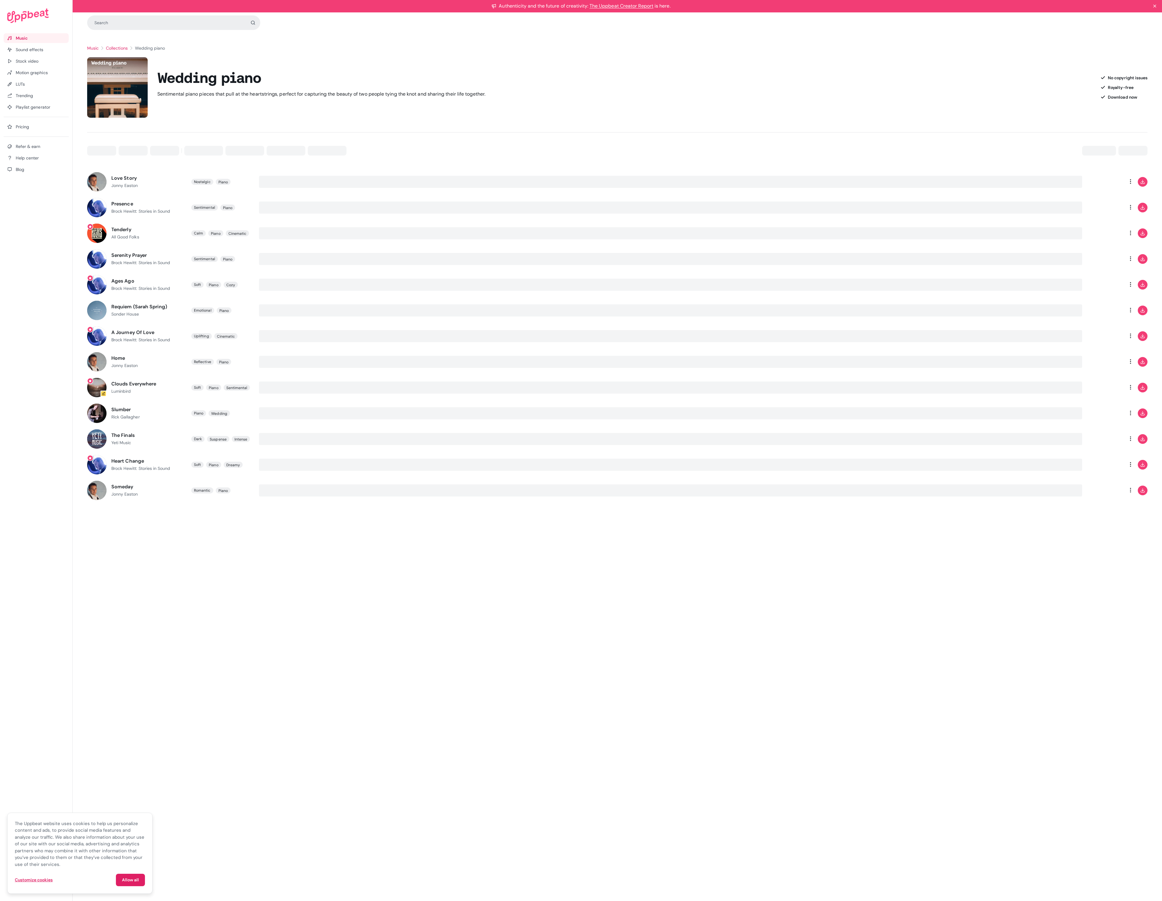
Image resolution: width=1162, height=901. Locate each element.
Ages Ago (122, 281)
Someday (122, 486)
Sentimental (204, 207)
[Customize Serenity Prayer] (1106, 259)
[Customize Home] (1106, 362)
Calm (198, 233)
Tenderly (121, 229)
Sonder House (125, 314)
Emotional (203, 310)
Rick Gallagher (125, 417)
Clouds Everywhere (133, 384)
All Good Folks (125, 237)
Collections (116, 48)
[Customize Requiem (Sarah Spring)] (1106, 310)
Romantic (202, 490)
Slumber (121, 409)
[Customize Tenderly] (1106, 233)
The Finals (123, 435)
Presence (122, 204)
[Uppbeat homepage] (36, 15)
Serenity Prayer (129, 255)
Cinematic (237, 233)
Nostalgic (202, 181)
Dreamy (233, 465)
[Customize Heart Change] (1106, 465)
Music (93, 48)
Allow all (130, 880)
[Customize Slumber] (1106, 413)
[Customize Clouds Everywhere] (1106, 387)
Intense (241, 439)
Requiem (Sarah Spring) (139, 306)
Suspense (218, 439)
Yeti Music (121, 442)
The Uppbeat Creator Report (621, 6)
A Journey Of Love (132, 332)
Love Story (124, 178)
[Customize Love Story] (1106, 182)
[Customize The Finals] (1106, 439)
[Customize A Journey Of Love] (1106, 336)
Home (118, 358)
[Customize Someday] (1106, 490)
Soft (197, 284)
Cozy (230, 285)
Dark (198, 439)
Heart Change (127, 461)
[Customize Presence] (1106, 207)
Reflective (202, 361)
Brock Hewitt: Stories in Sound (140, 211)
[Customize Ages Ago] (1106, 285)
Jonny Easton (124, 185)
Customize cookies (34, 880)
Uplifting (201, 336)
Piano (223, 182)
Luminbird (121, 391)
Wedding (219, 413)
